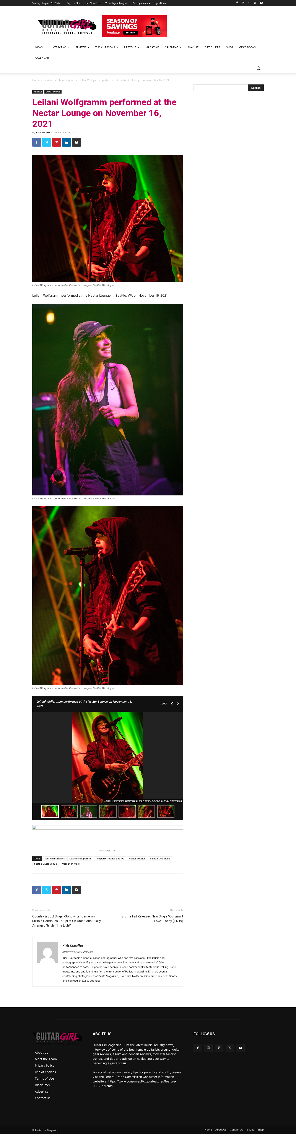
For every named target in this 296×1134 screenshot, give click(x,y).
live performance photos (110, 858)
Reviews (49, 80)
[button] (258, 68)
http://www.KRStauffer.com (77, 951)
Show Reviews (66, 80)
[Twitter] (255, 3)
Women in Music (71, 863)
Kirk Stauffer (44, 132)
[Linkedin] (66, 142)
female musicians (55, 858)
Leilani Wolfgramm (80, 858)
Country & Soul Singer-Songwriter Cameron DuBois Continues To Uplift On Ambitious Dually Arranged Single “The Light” (66, 920)
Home (36, 80)
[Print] (76, 142)
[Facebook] (237, 3)
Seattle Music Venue (45, 863)
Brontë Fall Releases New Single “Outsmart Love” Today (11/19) (152, 918)
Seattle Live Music (160, 858)
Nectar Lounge (137, 858)
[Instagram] (243, 3)
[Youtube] (261, 3)
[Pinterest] (249, 3)
